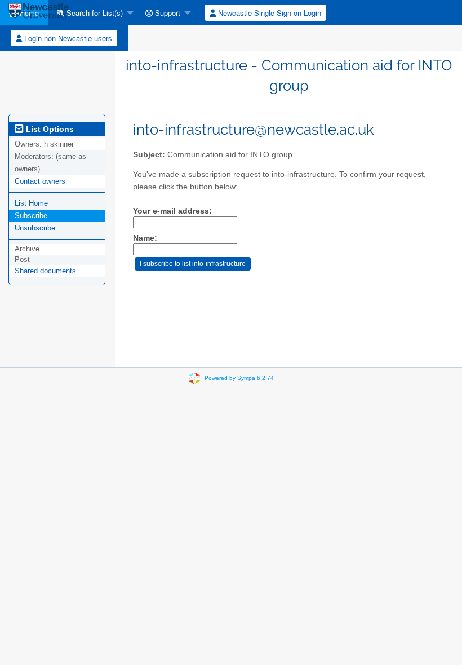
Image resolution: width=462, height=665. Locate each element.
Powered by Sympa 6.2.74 (239, 378)
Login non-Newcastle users (67, 38)
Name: (145, 238)
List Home (31, 203)
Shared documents (45, 271)
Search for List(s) (93, 12)
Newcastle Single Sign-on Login (268, 12)
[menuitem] (92, 12)
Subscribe (31, 215)
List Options (49, 129)
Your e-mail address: (172, 211)
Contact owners (40, 181)
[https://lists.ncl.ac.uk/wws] (38, 12)
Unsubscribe (35, 228)
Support (166, 12)
